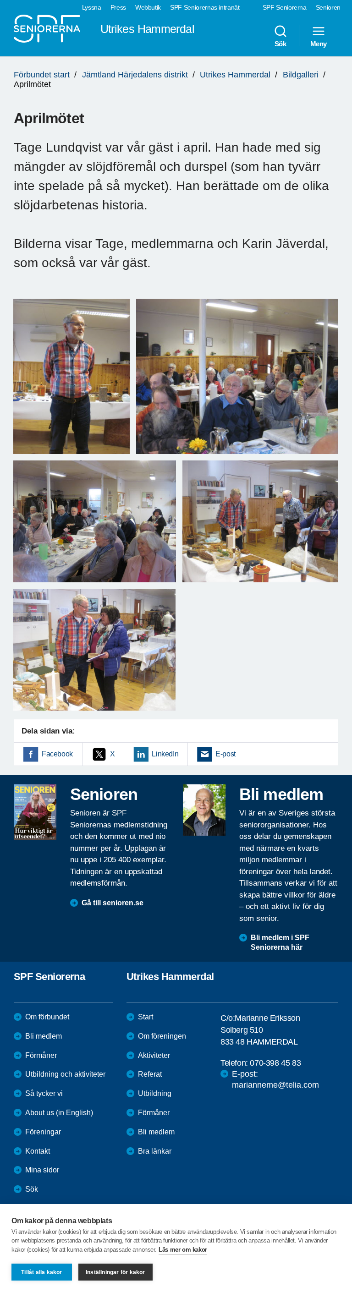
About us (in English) (59, 1113)
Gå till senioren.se (112, 903)
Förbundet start (42, 75)
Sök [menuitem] (280, 43)
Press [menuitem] (118, 7)
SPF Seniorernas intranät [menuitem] (205, 7)
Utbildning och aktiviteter (65, 1074)
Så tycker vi (44, 1093)
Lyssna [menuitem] (91, 7)
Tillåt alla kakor (41, 1272)
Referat (150, 1074)
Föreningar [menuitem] (43, 1132)
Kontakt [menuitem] (37, 1151)
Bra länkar (154, 1151)
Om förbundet (47, 1017)
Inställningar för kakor (115, 1272)
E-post (225, 754)
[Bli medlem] (204, 810)
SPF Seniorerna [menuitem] (285, 7)
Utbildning (154, 1093)
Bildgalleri (301, 75)
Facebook (57, 754)
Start (145, 1017)
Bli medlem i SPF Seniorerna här (280, 942)
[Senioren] (35, 812)
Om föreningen (162, 1036)
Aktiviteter (154, 1055)
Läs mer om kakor (183, 1249)
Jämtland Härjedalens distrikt (135, 75)
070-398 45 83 (275, 1063)
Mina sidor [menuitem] (42, 1170)
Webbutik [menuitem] (148, 7)
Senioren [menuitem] (328, 7)
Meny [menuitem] (318, 43)
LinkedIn (165, 754)
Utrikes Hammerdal (235, 75)
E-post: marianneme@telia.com (275, 1079)
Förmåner (41, 1055)
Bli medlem (43, 1036)
